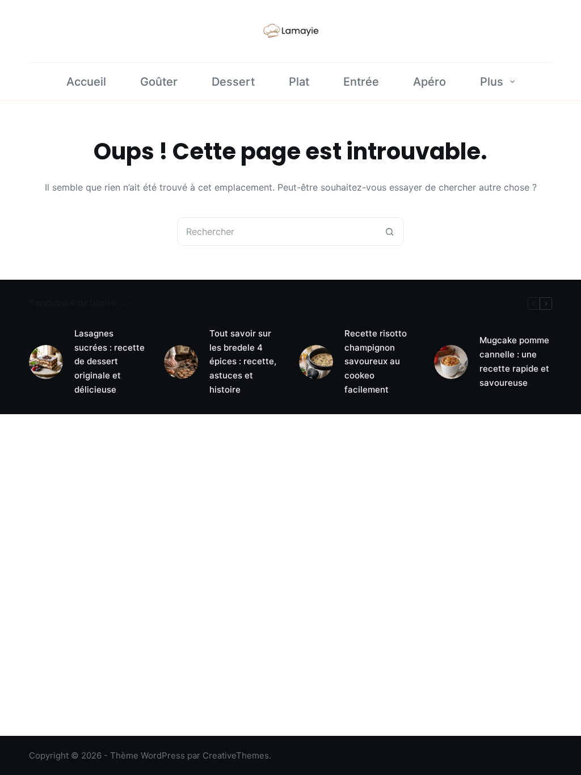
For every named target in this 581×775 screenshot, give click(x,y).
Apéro (429, 82)
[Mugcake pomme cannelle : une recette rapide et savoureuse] (451, 362)
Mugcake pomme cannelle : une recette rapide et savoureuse (514, 361)
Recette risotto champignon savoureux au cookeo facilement (375, 361)
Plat (299, 82)
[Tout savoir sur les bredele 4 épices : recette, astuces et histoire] (181, 362)
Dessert (233, 82)
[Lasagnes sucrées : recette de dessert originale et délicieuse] (46, 362)
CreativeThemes (236, 755)
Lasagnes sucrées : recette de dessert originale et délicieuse (109, 361)
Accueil (86, 82)
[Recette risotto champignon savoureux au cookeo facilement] (316, 362)
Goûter (159, 82)
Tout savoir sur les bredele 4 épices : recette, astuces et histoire (242, 361)
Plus (491, 82)
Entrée (361, 82)
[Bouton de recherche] (389, 231)
